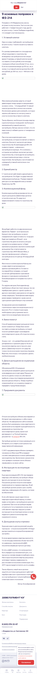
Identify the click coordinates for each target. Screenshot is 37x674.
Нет (22, 7)
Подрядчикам (23, 619)
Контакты (22, 602)
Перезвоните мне (7, 626)
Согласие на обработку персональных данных (14, 643)
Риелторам (22, 615)
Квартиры (5, 610)
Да (16, 7)
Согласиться (26, 662)
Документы (23, 606)
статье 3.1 (16, 436)
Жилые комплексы (7, 602)
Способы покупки (7, 606)
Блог (3, 615)
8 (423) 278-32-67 (10, 624)
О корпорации (23, 610)
